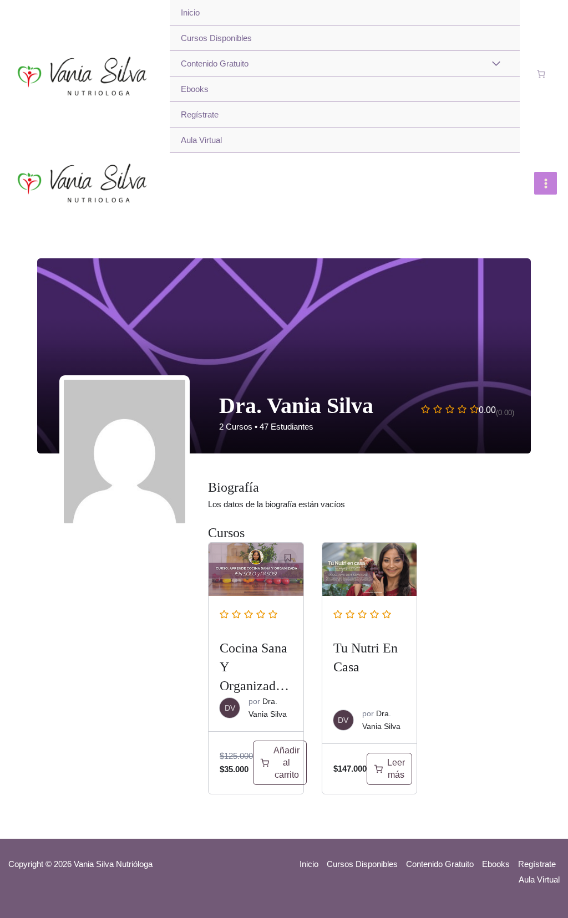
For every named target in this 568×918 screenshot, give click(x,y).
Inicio (190, 12)
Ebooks (195, 89)
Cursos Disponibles (216, 38)
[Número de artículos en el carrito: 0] (541, 74)
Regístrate (200, 114)
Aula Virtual (201, 140)
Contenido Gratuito (214, 63)
